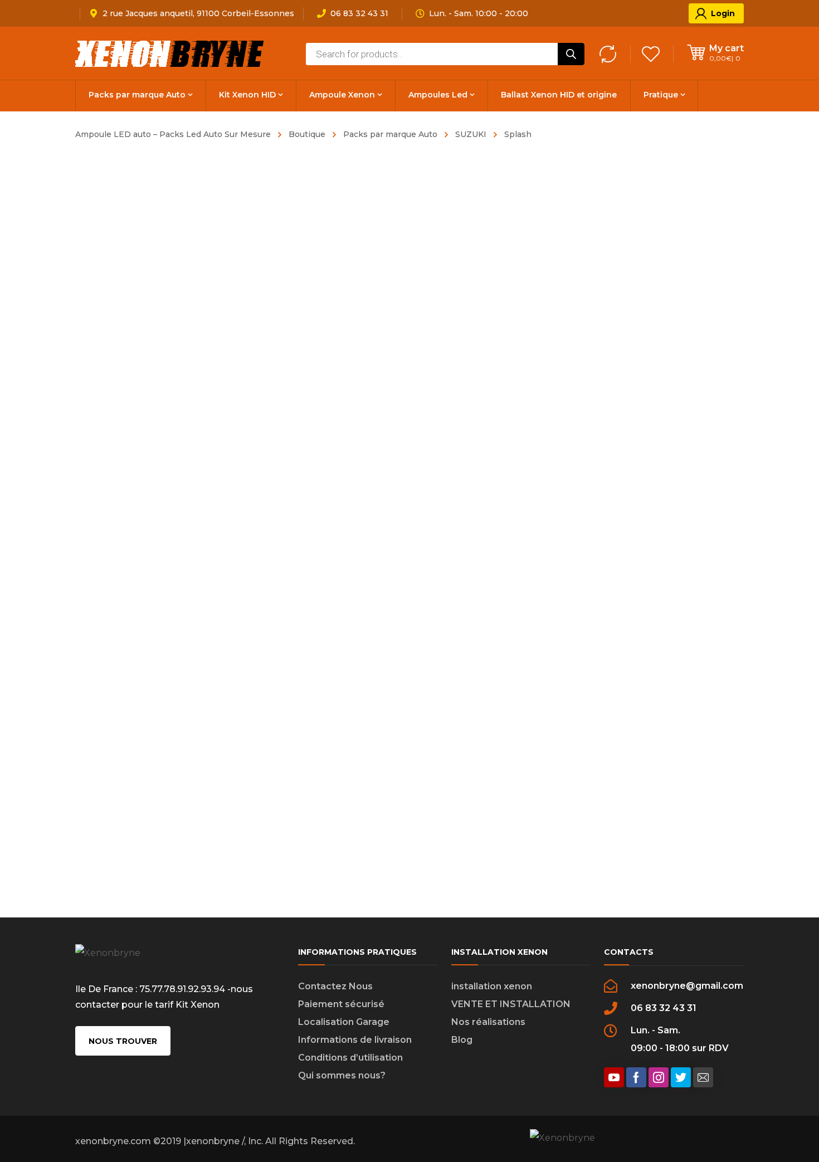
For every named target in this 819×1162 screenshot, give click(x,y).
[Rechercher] (571, 54)
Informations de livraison (355, 1039)
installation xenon (491, 986)
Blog (461, 1039)
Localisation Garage (343, 1022)
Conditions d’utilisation (350, 1057)
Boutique (307, 134)
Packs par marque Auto (390, 134)
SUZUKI (470, 134)
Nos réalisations (488, 1022)
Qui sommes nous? (342, 1075)
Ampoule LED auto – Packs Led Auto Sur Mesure (173, 134)
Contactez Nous (335, 986)
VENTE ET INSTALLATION (511, 1004)
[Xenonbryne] (170, 53)
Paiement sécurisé (341, 1004)
